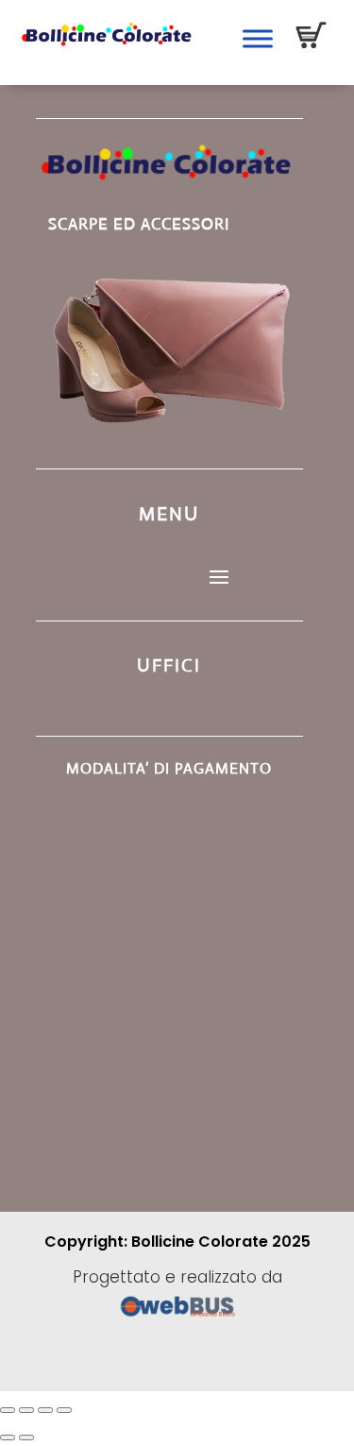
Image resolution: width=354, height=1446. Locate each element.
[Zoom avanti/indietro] (7, 1410)
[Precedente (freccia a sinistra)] (7, 1437)
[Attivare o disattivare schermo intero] (26, 1410)
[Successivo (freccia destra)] (26, 1437)
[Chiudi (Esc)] (64, 1410)
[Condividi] (45, 1410)
